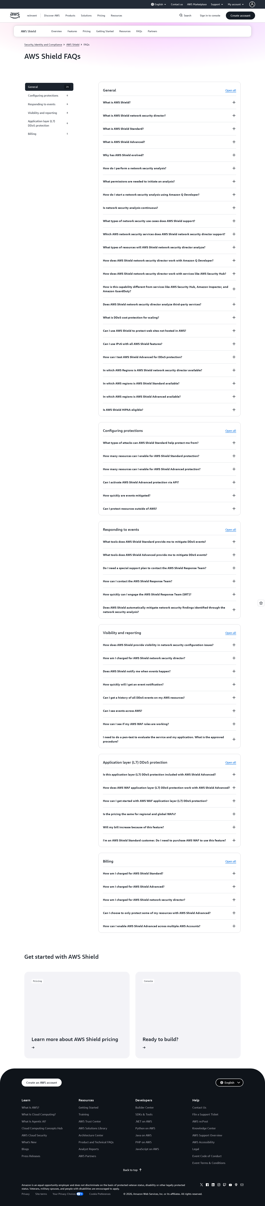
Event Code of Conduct (207, 1156)
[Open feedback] (261, 603)
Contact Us (199, 1107)
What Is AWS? (30, 1107)
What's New (29, 1142)
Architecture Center (91, 1135)
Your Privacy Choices (64, 1193)
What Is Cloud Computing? (39, 1114)
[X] (201, 1185)
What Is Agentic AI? (34, 1121)
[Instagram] (218, 1185)
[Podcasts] (236, 1185)
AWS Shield (72, 44)
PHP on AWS (143, 1142)
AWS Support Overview (207, 1135)
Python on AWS (145, 1128)
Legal (195, 1149)
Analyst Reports (89, 1149)
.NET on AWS (143, 1121)
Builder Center (144, 1107)
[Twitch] (224, 1185)
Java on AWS (143, 1135)
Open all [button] (230, 90)
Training (84, 1114)
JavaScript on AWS (147, 1149)
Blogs (25, 1149)
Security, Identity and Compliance (43, 44)
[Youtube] (230, 1185)
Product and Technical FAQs (96, 1142)
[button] (52, 15)
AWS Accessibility (203, 1142)
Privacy (26, 1193)
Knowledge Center (204, 1128)
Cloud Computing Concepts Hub (42, 1128)
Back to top (130, 1170)
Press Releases (31, 1156)
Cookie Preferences (100, 1193)
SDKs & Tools (144, 1114)
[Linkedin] (213, 1185)
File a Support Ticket (205, 1114)
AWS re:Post (200, 1121)
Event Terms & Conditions (208, 1163)
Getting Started (88, 1107)
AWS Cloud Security (34, 1135)
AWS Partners (87, 1156)
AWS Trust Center (90, 1121)
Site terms (41, 1193)
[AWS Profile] (252, 4)
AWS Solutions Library (93, 1128)
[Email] (241, 1185)
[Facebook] (207, 1185)
